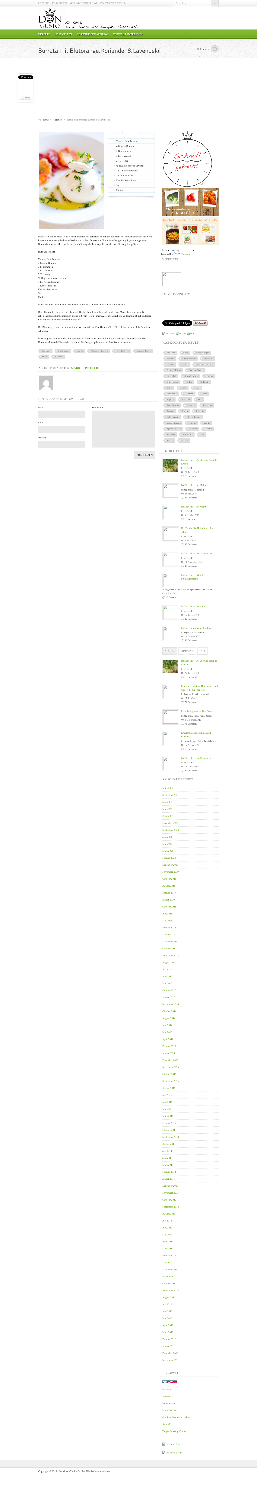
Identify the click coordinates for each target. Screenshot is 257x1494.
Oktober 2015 (169, 1074)
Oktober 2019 (169, 878)
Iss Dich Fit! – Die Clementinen (197, 553)
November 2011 (170, 1360)
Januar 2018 (168, 934)
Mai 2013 (167, 1234)
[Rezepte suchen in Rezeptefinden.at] (172, 1444)
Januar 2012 (168, 1346)
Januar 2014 (168, 1178)
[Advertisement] (128, 88)
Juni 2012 (167, 1311)
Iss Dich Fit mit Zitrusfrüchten (196, 627)
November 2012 (170, 1276)
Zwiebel (184, 440)
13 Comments (191, 497)
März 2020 (167, 850)
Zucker (170, 440)
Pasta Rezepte (173, 405)
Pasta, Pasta (199, 716)
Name (41, 407)
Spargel (207, 423)
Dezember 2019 (170, 864)
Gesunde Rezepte (196, 370)
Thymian (193, 429)
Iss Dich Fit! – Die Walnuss (194, 506)
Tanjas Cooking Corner (174, 1431)
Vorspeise (59, 356)
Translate (185, 254)
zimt (202, 434)
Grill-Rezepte (173, 382)
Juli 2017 (167, 969)
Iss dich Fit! (59, 3)
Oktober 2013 (169, 1199)
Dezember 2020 (170, 822)
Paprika (170, 399)
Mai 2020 (167, 843)
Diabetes (170, 358)
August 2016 (169, 1018)
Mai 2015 (167, 1109)
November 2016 (170, 1004)
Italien (170, 388)
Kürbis (197, 388)
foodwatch (167, 1396)
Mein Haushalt (169, 1410)
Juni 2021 (167, 802)
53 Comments (191, 476)
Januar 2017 (168, 997)
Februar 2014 (169, 1171)
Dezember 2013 (170, 1185)
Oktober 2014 (169, 1130)
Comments (187, 650)
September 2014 (170, 1136)
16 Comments (191, 640)
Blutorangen (63, 351)
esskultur (167, 1389)
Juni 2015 (167, 1102)
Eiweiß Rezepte (189, 358)
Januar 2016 (168, 1053)
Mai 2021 (167, 809)
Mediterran (172, 393)
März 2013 (167, 1248)
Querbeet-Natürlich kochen (176, 1417)
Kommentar (97, 407)
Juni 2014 (167, 1157)
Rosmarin (200, 411)
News (186, 741)
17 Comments (191, 619)
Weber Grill (188, 434)
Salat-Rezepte (173, 417)
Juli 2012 (167, 1304)
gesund (185, 364)
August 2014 (169, 1143)
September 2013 (170, 1206)
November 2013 (170, 1192)
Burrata (80, 351)
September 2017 (170, 955)
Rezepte (43, 3)
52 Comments (191, 702)
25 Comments (191, 749)
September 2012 (170, 1290)
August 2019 (169, 885)
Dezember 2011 (170, 1353)
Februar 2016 (169, 1046)
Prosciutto (191, 405)
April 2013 (167, 1241)
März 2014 (167, 1164)
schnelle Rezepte (144, 351)
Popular (169, 650)
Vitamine (171, 434)
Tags (202, 650)
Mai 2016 (167, 1032)
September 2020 (170, 829)
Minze (204, 393)
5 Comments (190, 519)
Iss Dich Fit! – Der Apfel (193, 606)
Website (42, 437)
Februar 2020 (169, 857)
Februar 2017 (169, 990)
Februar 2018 (169, 927)
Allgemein (57, 119)
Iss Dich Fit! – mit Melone (194, 485)
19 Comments (191, 566)
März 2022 (167, 788)
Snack (44, 356)
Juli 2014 (167, 1150)
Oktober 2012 (169, 1283)
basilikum (46, 351)
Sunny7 (166, 1424)
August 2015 (169, 1088)
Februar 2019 (169, 892)
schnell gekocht (122, 351)
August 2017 (169, 962)
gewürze (209, 376)
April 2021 (167, 816)
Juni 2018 (167, 913)
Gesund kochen (191, 376)
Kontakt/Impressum (113, 3)
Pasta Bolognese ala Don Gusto (197, 711)
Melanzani (189, 393)
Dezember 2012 (170, 1269)
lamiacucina (168, 1403)
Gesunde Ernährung (83, 3)
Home (46, 119)
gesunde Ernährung (204, 364)
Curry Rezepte (202, 353)
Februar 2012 (169, 1339)
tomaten (208, 429)
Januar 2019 (168, 899)
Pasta (200, 399)
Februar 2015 (169, 1123)
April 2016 (167, 1039)
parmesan (186, 399)
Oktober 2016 (169, 1011)
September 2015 (170, 1081)
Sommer (192, 423)
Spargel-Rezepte (174, 429)
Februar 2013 (169, 1255)
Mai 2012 (167, 1318)
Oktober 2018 (169, 906)
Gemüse (170, 364)
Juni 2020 (167, 836)
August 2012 (169, 1297)
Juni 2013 (167, 1227)
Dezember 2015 (170, 1060)
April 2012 (167, 1325)
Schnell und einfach (203, 589)
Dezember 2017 (170, 941)
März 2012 (167, 1332)
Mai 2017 (167, 983)
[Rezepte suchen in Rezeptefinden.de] (172, 1452)
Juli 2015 (167, 1095)
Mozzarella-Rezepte (99, 351)
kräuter (183, 388)
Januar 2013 (168, 1262)
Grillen (189, 382)
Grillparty (204, 382)
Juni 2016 (167, 1025)
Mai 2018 (167, 920)
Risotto (185, 411)
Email (41, 422)
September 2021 (170, 795)
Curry (186, 353)
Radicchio (207, 405)
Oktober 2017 (169, 948)
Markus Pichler (84, 368)
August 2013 (169, 1213)
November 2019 (170, 871)
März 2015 (167, 1116)
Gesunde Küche (174, 370)
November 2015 (170, 1067)
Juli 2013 (167, 1220)
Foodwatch (208, 358)
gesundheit (171, 376)
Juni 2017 (167, 976)
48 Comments (191, 723)
